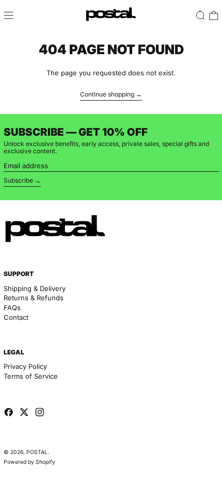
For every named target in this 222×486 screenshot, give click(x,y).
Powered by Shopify (29, 462)
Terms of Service (31, 376)
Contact (16, 317)
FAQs (12, 307)
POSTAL (36, 452)
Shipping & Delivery (35, 288)
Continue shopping (107, 94)
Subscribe (18, 180)
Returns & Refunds (34, 298)
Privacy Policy (25, 366)
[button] (200, 15)
